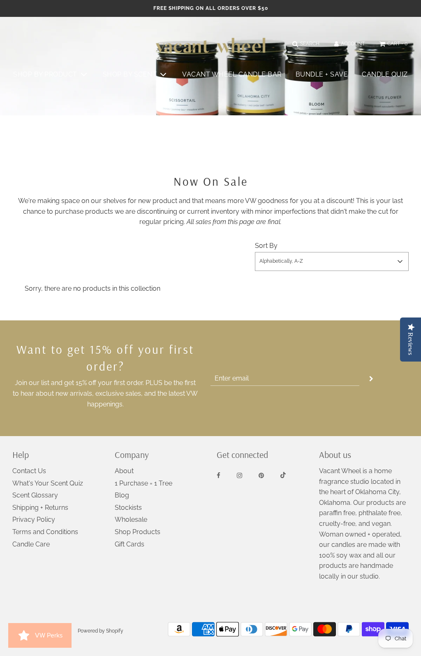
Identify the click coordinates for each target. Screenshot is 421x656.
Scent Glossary (35, 495)
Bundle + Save (322, 74)
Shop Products (137, 532)
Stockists (128, 507)
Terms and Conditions (45, 532)
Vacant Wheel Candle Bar (232, 74)
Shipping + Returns (40, 507)
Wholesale (131, 519)
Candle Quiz (385, 74)
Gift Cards (129, 544)
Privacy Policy (33, 519)
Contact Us (29, 471)
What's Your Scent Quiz (47, 483)
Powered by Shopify (100, 631)
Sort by (266, 246)
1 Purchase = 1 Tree (143, 483)
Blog (122, 495)
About (124, 471)
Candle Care (31, 544)
